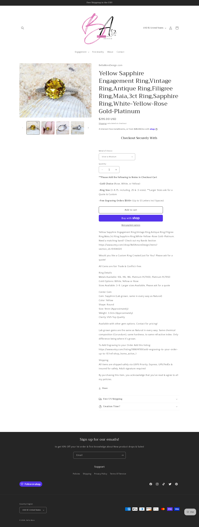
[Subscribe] (122, 455)
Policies (76, 474)
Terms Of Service (118, 474)
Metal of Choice (105, 151)
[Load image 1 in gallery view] (33, 127)
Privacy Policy (100, 474)
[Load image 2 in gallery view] (47, 127)
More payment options (130, 225)
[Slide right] (88, 128)
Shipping (102, 123)
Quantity (102, 164)
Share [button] (105, 388)
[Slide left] (22, 128)
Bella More (30, 520)
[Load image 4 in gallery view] (77, 127)
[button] (22, 28)
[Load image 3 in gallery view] (62, 127)
